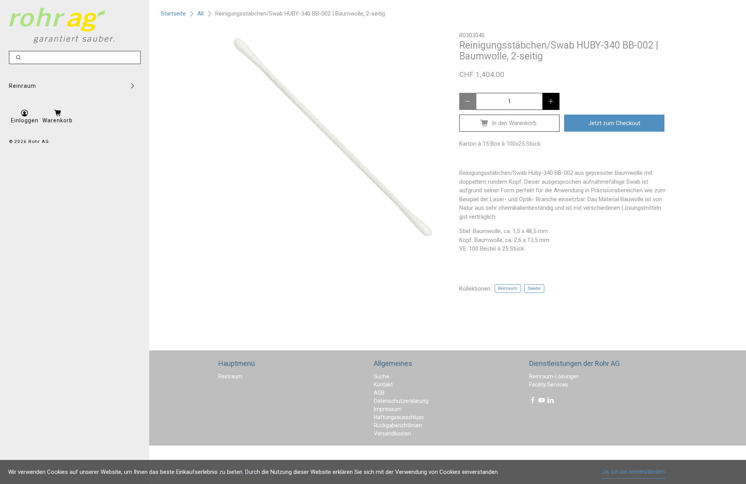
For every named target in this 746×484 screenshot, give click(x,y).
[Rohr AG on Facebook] (532, 402)
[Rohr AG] (61, 25)
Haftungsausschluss (399, 417)
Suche (381, 376)
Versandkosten (392, 433)
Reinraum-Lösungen (554, 376)
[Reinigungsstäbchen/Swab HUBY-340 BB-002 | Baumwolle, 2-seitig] (331, 136)
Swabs (534, 288)
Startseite (173, 14)
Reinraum (22, 86)
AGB (379, 393)
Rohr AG (38, 141)
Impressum (388, 409)
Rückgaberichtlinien (398, 425)
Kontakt (383, 384)
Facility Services (548, 384)
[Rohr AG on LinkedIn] (550, 402)
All (200, 14)
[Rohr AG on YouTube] (541, 402)
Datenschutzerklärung (401, 401)
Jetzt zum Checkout (614, 123)
